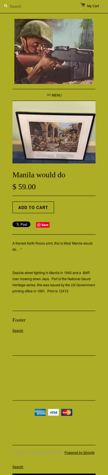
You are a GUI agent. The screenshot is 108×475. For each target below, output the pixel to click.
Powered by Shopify (79, 452)
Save (45, 225)
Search (17, 330)
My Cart (95, 5)
